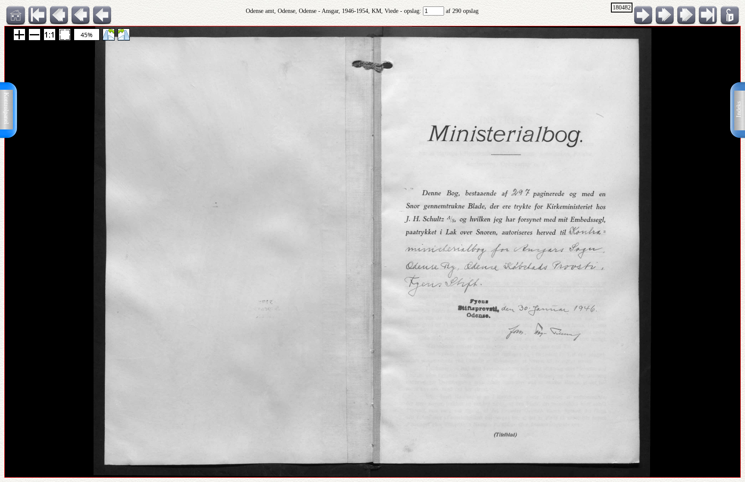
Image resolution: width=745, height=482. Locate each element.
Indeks (739, 109)
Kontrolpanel (6, 108)
